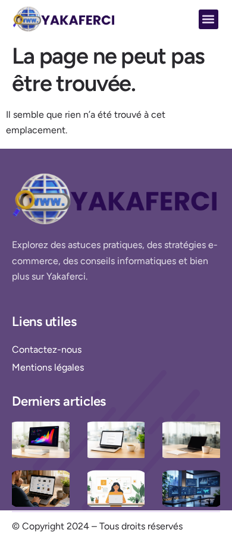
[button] (208, 19)
